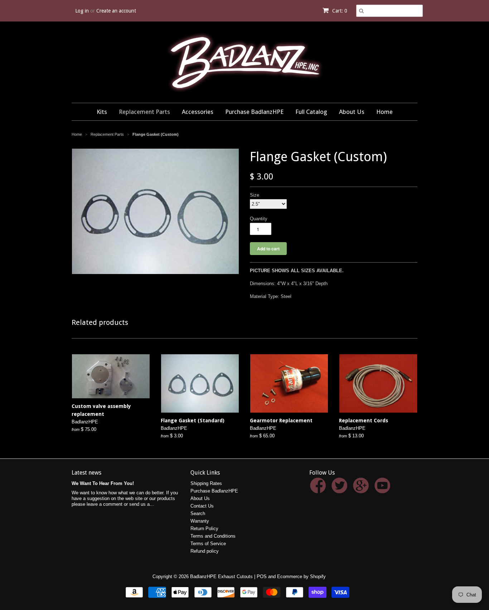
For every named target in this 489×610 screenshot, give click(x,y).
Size (254, 195)
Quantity (258, 218)
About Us (351, 111)
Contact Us (202, 506)
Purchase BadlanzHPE (254, 111)
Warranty (199, 521)
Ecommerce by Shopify (301, 576)
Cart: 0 (339, 11)
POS (262, 576)
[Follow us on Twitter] (340, 489)
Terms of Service (208, 543)
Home (384, 111)
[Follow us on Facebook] (319, 489)
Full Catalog (311, 111)
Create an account (116, 11)
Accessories (197, 111)
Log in (82, 11)
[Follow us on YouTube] (383, 489)
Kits (102, 111)
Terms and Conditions (213, 536)
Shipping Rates (206, 483)
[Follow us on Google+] (362, 489)
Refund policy (204, 551)
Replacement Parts (144, 111)
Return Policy (204, 528)
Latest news (86, 472)
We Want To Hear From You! (103, 483)
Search (197, 513)
